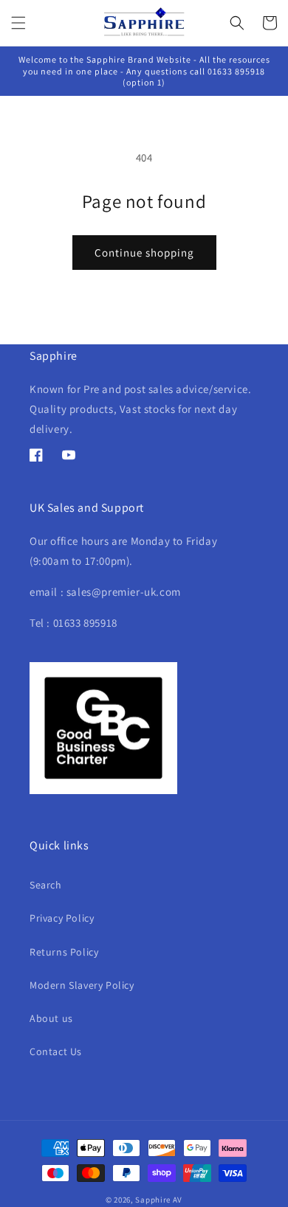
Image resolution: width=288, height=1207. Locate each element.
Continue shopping (144, 253)
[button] (18, 23)
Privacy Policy (62, 918)
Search (46, 884)
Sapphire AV (158, 1199)
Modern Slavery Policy (82, 985)
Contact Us (56, 1051)
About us (51, 1018)
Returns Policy (64, 952)
